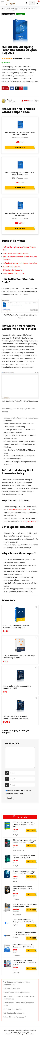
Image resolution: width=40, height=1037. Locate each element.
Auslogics (16, 835)
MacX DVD (16, 973)
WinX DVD (16, 899)
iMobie (15, 881)
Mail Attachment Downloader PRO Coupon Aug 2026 (17, 687)
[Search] (25, 3)
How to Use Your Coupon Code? (16, 253)
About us (8, 1034)
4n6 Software (10, 8)
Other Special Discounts (12, 270)
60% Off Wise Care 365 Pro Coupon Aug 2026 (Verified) (23, 946)
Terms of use (30, 1034)
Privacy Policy (19, 1034)
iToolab (15, 937)
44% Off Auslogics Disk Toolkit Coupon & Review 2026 (24, 856)
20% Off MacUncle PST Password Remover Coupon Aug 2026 (16, 626)
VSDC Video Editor (18, 850)
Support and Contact (11, 266)
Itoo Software (17, 914)
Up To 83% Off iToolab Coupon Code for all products (24, 933)
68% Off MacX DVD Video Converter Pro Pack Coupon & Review (24, 962)
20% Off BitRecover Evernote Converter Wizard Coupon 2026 (19, 657)
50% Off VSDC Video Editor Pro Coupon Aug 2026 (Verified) (24, 841)
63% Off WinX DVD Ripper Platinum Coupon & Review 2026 (23, 889)
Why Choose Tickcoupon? (13, 273)
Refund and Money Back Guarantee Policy (20, 263)
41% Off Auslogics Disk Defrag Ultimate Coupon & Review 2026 (24, 824)
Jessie (9, 100)
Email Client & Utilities (8, 14)
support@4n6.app (30, 521)
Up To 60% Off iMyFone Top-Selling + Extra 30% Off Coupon (24, 921)
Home (3, 8)
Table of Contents (12, 988)
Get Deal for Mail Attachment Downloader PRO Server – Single (16, 717)
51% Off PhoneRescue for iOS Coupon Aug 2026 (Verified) (24, 872)
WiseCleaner (17, 955)
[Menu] (2, 3)
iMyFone (15, 925)
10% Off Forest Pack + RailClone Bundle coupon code (25, 905)
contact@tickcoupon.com (19, 509)
